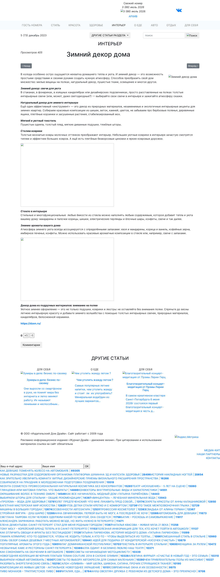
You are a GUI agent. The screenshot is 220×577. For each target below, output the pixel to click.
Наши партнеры (208, 454)
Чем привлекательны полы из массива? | (179, 559)
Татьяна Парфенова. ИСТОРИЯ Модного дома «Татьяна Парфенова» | (135, 532)
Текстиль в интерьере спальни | (149, 544)
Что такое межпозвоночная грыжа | (168, 505)
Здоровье (96, 25)
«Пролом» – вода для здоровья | (28, 501)
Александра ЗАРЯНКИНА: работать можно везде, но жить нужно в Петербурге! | (62, 521)
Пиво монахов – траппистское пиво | (31, 571)
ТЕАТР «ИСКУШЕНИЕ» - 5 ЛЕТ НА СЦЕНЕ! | (164, 486)
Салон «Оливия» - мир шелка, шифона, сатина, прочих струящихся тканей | (120, 563)
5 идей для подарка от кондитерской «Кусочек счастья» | (138, 540)
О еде (138, 25)
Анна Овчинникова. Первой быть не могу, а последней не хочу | (106, 513)
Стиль (55, 25)
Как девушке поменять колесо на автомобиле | (40, 470)
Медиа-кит (212, 450)
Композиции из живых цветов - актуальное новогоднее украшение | (55, 567)
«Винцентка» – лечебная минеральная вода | (128, 497)
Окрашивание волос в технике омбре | (33, 493)
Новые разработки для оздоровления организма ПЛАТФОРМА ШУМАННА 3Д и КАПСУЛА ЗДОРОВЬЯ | (75, 474)
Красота (74, 25)
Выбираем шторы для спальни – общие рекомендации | (45, 497)
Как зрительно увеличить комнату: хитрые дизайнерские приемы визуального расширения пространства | (84, 478)
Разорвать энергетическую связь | (30, 563)
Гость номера (32, 25)
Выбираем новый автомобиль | (27, 559)
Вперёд (192, 65)
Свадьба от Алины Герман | (170, 509)
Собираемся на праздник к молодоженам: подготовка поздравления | (57, 482)
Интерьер (118, 25)
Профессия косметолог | (123, 509)
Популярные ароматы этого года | (30, 544)
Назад (26, 65)
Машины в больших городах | (26, 509)
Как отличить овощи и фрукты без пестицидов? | (40, 532)
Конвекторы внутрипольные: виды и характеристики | (122, 490)
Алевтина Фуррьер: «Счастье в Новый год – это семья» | (174, 555)
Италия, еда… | (76, 571)
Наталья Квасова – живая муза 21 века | (145, 524)
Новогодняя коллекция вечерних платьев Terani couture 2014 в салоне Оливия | (64, 555)
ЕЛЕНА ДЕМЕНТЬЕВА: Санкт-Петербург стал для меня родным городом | (56, 524)
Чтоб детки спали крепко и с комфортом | (101, 505)
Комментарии (31, 344)
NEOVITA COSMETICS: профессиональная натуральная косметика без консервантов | (66, 486)
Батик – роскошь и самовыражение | (152, 517)
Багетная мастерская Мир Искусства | (33, 505)
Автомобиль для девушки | (182, 513)
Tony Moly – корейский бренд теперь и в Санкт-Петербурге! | (48, 528)
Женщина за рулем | (197, 544)
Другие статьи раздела (109, 35)
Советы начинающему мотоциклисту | (107, 551)
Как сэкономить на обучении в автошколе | (36, 551)
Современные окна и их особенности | (143, 567)
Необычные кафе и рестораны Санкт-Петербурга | (41, 548)
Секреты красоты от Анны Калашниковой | (180, 501)
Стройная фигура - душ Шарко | (27, 513)
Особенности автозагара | (76, 509)
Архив (133, 16)
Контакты (213, 458)
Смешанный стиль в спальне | (189, 536)
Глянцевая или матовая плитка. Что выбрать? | (39, 490)
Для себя (191, 25)
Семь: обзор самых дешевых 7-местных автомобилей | (45, 540)
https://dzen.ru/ (31, 323)
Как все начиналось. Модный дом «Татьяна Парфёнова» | (112, 493)
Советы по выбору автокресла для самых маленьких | (99, 559)
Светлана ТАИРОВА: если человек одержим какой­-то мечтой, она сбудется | (60, 517)
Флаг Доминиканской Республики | (90, 544)
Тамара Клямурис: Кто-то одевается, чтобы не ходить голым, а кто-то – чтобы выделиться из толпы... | (81, 536)
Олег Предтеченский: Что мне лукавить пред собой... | (100, 501)
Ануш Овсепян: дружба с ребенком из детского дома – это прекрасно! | (148, 571)
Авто (154, 25)
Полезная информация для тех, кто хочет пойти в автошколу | (147, 528)
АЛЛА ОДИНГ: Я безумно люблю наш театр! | (118, 548)
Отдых (171, 25)
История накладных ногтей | (177, 474)
